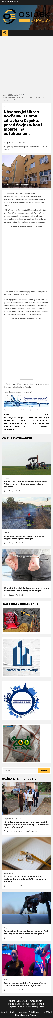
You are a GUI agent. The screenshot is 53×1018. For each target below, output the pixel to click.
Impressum (30, 1004)
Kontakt (40, 1004)
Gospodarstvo (8, 819)
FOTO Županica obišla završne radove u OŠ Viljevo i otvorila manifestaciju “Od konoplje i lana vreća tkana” (26, 824)
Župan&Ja (17, 819)
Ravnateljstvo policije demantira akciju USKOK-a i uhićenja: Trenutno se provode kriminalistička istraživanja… (15, 421)
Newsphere (20, 1015)
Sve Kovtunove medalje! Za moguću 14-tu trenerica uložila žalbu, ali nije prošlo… (25, 984)
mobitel (36, 410)
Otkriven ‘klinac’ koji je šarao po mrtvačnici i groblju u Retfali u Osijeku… (39, 420)
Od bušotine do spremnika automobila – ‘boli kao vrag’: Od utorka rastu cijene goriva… (26, 932)
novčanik (44, 410)
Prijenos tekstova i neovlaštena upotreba (26, 1007)
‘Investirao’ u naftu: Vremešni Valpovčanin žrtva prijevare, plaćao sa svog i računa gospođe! (25, 484)
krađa (30, 410)
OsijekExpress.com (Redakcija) (26, 831)
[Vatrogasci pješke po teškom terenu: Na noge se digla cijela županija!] (26, 513)
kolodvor (23, 410)
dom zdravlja (13, 410)
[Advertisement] (26, 63)
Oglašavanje (22, 1001)
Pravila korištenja (36, 1001)
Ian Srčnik (20, 491)
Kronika (6, 107)
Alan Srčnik (21, 143)
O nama (12, 1001)
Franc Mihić (19, 886)
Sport (5, 980)
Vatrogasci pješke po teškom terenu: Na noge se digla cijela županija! (24, 537)
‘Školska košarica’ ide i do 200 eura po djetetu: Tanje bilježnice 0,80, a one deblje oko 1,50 (25, 879)
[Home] (4, 32)
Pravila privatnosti (16, 1004)
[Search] (49, 32)
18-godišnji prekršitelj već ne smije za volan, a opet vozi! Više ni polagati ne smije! (26, 589)
